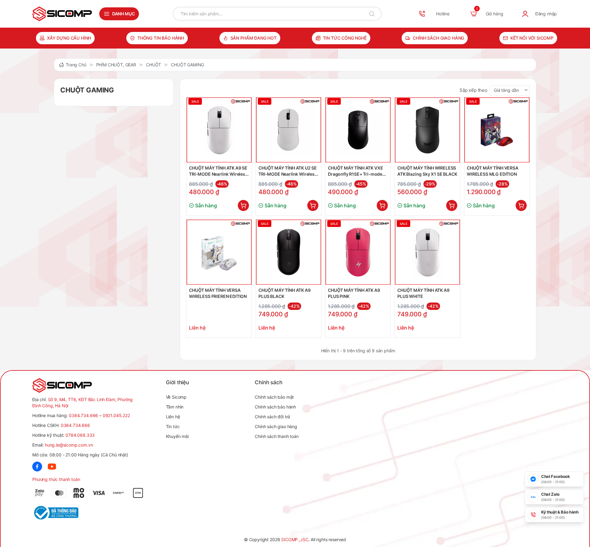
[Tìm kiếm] (372, 13)
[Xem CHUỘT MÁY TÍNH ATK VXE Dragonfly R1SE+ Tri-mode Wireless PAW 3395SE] (358, 129)
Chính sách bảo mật (274, 397)
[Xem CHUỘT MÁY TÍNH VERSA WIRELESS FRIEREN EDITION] (219, 252)
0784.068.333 (80, 435)
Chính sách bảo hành (275, 406)
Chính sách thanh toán (277, 436)
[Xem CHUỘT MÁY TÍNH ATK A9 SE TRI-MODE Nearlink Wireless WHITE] (219, 129)
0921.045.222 (116, 415)
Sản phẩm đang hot (253, 38)
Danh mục (123, 13)
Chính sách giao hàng (438, 38)
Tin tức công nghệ (345, 38)
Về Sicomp (176, 397)
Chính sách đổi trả (272, 416)
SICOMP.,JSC (294, 539)
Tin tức (173, 426)
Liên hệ (173, 416)
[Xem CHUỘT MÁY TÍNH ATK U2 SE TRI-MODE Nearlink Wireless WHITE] (288, 129)
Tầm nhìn (175, 406)
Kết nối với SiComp (531, 38)
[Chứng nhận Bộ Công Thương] (63, 513)
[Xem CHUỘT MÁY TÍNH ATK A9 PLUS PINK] (358, 252)
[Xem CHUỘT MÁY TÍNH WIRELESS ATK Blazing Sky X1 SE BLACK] (427, 129)
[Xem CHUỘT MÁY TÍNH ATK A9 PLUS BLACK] (288, 252)
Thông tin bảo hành (160, 38)
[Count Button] (243, 205)
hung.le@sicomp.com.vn (69, 444)
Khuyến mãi (177, 436)
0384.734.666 (83, 415)
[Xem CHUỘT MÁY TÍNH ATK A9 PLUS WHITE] (427, 252)
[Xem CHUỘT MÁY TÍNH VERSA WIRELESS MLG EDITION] (496, 129)
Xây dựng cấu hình (69, 38)
